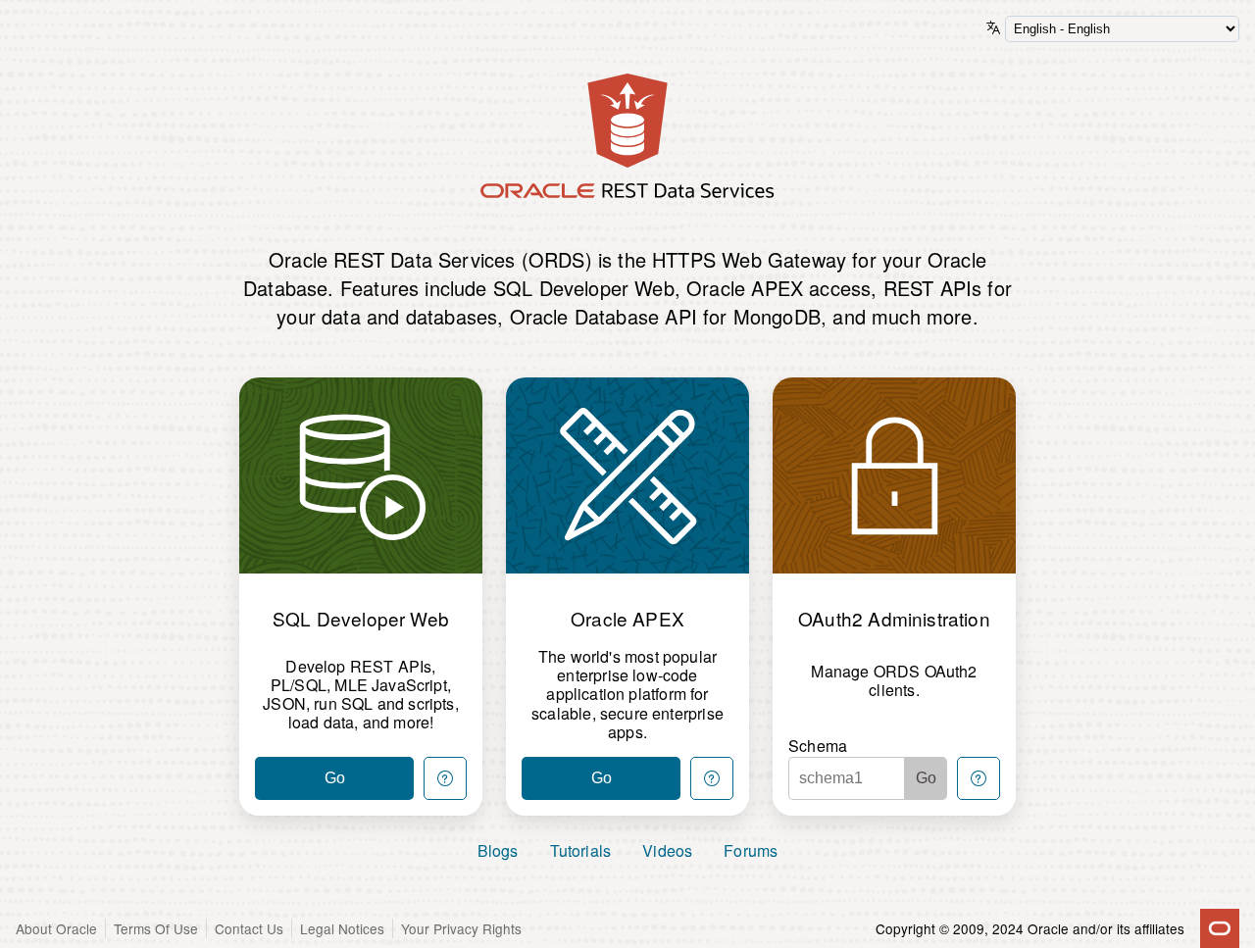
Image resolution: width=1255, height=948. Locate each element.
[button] (445, 778)
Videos (667, 850)
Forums (751, 850)
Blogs (498, 850)
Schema (817, 745)
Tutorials (581, 850)
